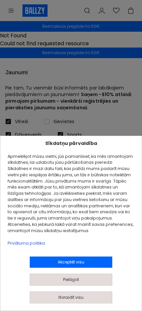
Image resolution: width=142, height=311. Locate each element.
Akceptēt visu (71, 262)
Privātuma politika (26, 243)
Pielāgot (71, 279)
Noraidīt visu (71, 297)
